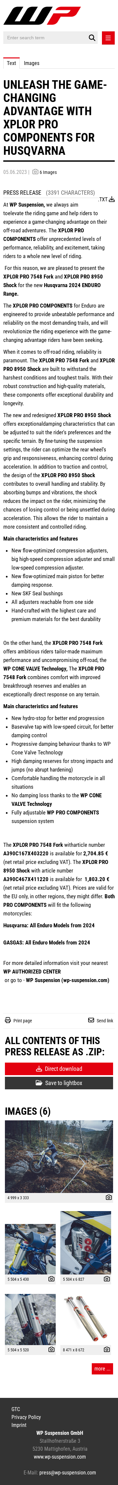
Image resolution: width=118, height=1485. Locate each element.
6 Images (48, 172)
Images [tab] (31, 63)
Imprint (19, 1425)
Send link (105, 1020)
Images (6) (28, 1111)
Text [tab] (11, 63)
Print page (22, 1020)
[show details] (107, 1198)
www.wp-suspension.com (60, 1457)
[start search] (92, 38)
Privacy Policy (26, 1417)
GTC (15, 1409)
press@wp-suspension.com (67, 1472)
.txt (103, 199)
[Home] (43, 16)
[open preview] (59, 1156)
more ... (102, 1369)
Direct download (63, 1068)
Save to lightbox (63, 1082)
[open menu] (108, 38)
